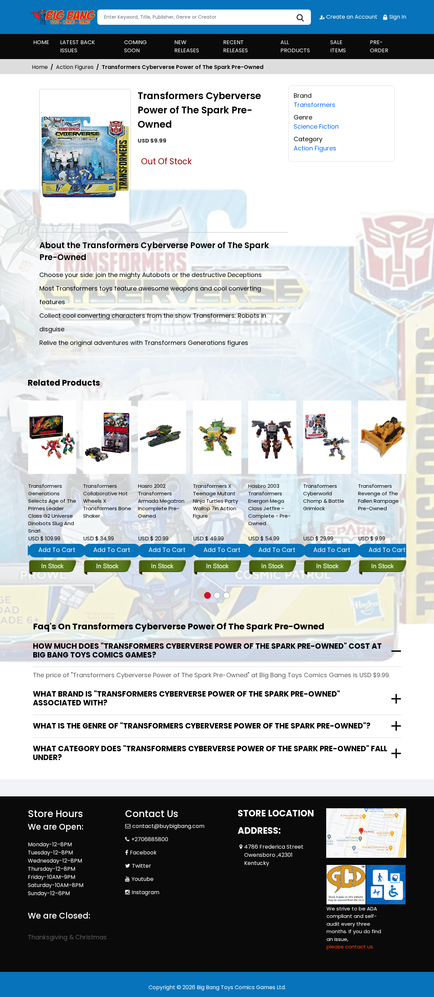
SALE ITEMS (338, 46)
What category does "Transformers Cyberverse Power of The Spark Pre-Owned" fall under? (210, 753)
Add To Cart (56, 550)
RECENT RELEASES (235, 46)
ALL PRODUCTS (295, 46)
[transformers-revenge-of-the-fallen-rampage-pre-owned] (382, 437)
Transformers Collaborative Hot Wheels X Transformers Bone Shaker (107, 500)
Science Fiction (316, 126)
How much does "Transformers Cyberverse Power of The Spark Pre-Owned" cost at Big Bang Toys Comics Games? (207, 650)
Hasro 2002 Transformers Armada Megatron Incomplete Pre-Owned (161, 500)
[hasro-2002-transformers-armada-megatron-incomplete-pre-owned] (162, 437)
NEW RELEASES (186, 46)
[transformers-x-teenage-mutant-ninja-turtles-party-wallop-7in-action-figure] (217, 437)
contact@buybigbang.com (168, 826)
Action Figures (75, 67)
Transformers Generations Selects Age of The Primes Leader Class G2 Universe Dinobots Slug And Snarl (52, 508)
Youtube (143, 879)
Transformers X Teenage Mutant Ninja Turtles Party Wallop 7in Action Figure (215, 500)
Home (40, 67)
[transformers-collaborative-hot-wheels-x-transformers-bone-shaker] (107, 437)
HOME (41, 42)
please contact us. (350, 946)
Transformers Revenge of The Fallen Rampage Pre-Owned (378, 497)
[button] (207, 595)
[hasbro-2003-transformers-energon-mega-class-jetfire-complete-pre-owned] (272, 437)
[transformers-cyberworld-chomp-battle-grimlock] (327, 437)
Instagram (145, 892)
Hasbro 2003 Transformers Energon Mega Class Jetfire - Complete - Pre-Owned (269, 504)
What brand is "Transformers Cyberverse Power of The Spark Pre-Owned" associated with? (186, 698)
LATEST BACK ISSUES (77, 46)
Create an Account (351, 17)
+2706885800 (149, 839)
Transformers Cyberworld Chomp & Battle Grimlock (323, 497)
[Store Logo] (62, 17)
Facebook (143, 852)
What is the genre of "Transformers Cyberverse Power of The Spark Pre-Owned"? (202, 726)
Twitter (141, 866)
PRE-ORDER (379, 46)
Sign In (397, 17)
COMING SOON (135, 46)
